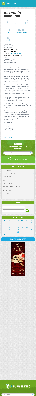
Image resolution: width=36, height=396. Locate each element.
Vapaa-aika (9, 32)
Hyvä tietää (7, 177)
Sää (4, 180)
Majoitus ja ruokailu (21, 32)
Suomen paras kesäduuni (11, 187)
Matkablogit (7, 190)
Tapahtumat (15, 24)
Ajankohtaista (8, 170)
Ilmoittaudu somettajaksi (11, 197)
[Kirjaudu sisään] (27, 210)
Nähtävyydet (26, 24)
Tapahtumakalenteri (18, 239)
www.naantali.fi (16, 53)
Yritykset (8, 40)
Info (7, 24)
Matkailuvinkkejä (9, 173)
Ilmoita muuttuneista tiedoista (12, 137)
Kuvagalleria (7, 183)
